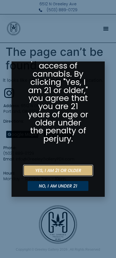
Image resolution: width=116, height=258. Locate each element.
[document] (58, 129)
